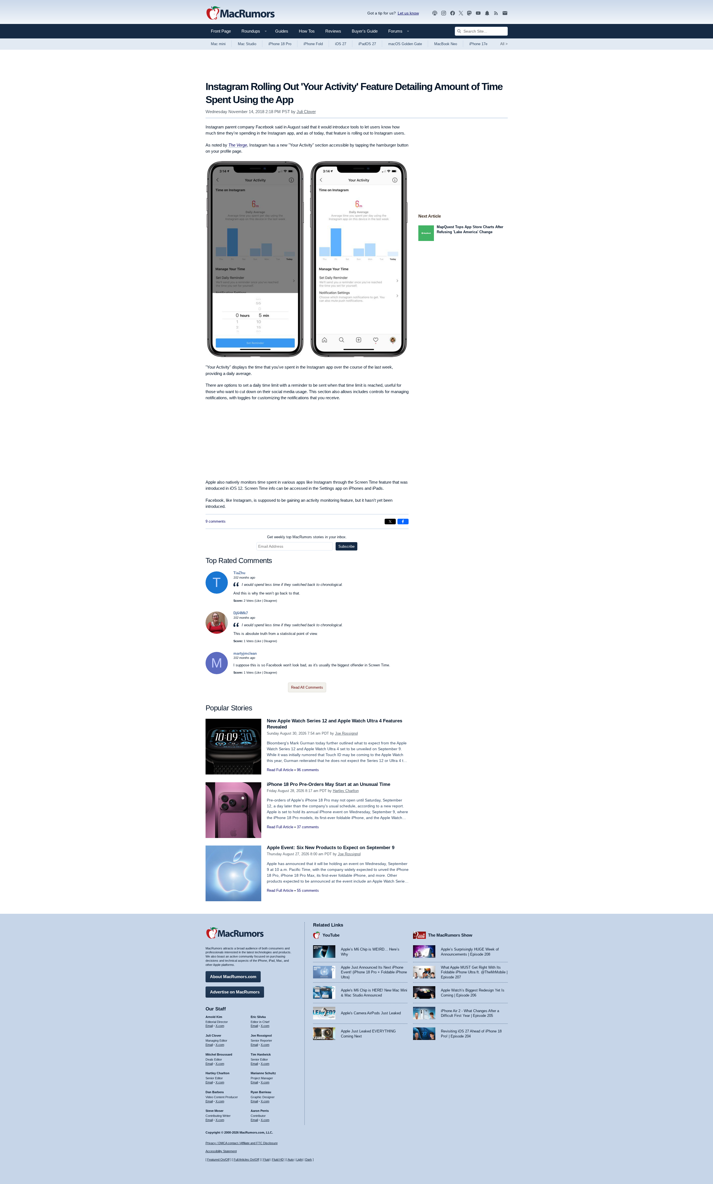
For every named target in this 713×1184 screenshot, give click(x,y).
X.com (220, 1025)
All (504, 44)
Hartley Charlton (346, 791)
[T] (217, 592)
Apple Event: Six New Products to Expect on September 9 (330, 847)
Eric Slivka (258, 1017)
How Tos (307, 31)
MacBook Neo (445, 44)
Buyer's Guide (365, 31)
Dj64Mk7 (240, 613)
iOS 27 (340, 44)
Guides (281, 31)
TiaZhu (239, 573)
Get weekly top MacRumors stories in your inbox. (307, 537)
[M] (217, 673)
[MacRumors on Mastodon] (469, 13)
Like (258, 600)
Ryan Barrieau (261, 1092)
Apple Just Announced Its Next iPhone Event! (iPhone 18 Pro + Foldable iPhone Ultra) (374, 972)
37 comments (308, 827)
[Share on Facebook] (403, 521)
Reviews (333, 31)
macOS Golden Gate (405, 44)
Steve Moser (214, 1110)
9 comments (216, 521)
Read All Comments (307, 687)
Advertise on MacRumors (235, 992)
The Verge (237, 145)
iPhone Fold (313, 44)
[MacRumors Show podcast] (435, 13)
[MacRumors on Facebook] (452, 13)
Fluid (266, 1159)
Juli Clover (306, 111)
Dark (308, 1159)
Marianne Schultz (263, 1073)
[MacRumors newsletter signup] (505, 13)
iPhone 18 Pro (279, 44)
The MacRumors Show (450, 935)
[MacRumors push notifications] (487, 13)
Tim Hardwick (261, 1054)
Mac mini (218, 44)
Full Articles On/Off (246, 1159)
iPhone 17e (478, 44)
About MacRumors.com (233, 976)
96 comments (308, 770)
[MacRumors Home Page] (240, 13)
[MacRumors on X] (461, 13)
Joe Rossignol (346, 733)
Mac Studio (247, 44)
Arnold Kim (214, 1017)
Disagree (270, 600)
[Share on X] (390, 521)
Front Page (221, 31)
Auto (291, 1159)
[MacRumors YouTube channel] (478, 13)
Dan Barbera (215, 1092)
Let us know (408, 13)
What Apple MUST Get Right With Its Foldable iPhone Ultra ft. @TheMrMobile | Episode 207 (474, 972)
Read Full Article (280, 770)
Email (209, 1025)
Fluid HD (278, 1159)
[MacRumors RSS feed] (496, 13)
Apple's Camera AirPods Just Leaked (371, 1013)
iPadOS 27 (367, 44)
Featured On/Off (218, 1159)
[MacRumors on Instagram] (443, 13)
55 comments (308, 890)
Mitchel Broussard (219, 1054)
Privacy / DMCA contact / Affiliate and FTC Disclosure (242, 1143)
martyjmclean (245, 653)
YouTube (331, 935)
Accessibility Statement (221, 1151)
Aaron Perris (260, 1110)
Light (299, 1159)
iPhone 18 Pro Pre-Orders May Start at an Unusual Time (328, 784)
